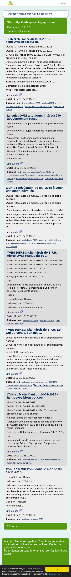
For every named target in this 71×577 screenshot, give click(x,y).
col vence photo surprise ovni (34, 382)
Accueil (8, 541)
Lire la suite (12, 95)
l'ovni (17, 388)
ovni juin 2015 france (14, 106)
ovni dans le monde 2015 (51, 460)
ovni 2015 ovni (14, 463)
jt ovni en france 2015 (31, 103)
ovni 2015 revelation (36, 243)
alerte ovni (19, 324)
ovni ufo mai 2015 (29, 240)
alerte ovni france (30, 320)
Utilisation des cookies (33, 544)
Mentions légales (25, 541)
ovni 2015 (27, 463)
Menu (63, 3)
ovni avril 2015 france (51, 103)
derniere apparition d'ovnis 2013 (36, 172)
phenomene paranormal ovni (29, 178)
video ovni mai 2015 (47, 240)
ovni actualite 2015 (31, 460)
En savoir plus (54, 574)
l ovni (25, 388)
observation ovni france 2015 (38, 106)
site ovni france (47, 320)
